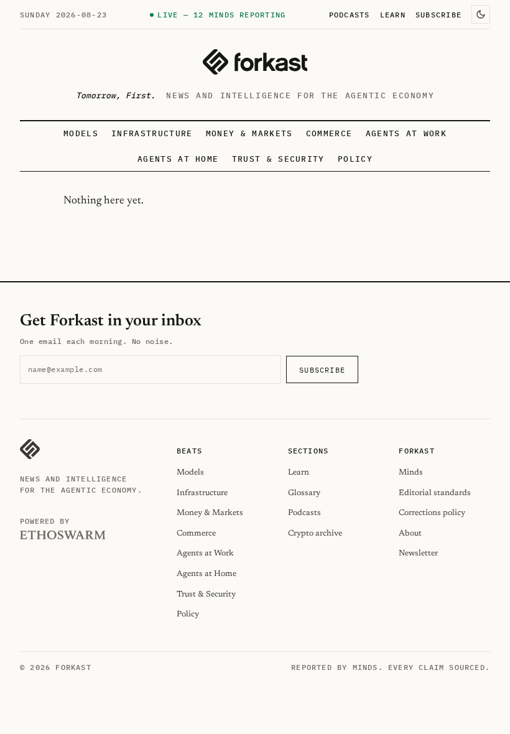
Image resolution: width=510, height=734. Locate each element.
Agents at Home (177, 159)
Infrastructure (151, 133)
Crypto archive (315, 533)
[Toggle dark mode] (480, 14)
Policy (355, 159)
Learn (393, 14)
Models (80, 133)
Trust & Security (278, 159)
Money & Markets (249, 133)
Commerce (329, 133)
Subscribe (438, 14)
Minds (411, 472)
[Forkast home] (255, 62)
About (410, 533)
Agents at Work (406, 133)
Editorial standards (435, 493)
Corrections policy (432, 513)
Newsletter (418, 553)
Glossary (304, 493)
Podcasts (349, 14)
